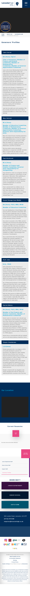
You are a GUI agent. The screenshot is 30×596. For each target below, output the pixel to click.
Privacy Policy (15, 562)
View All (16, 433)
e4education (25, 563)
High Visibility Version (15, 556)
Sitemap (15, 560)
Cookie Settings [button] (6, 563)
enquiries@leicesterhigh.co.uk (13, 521)
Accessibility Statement (15, 558)
